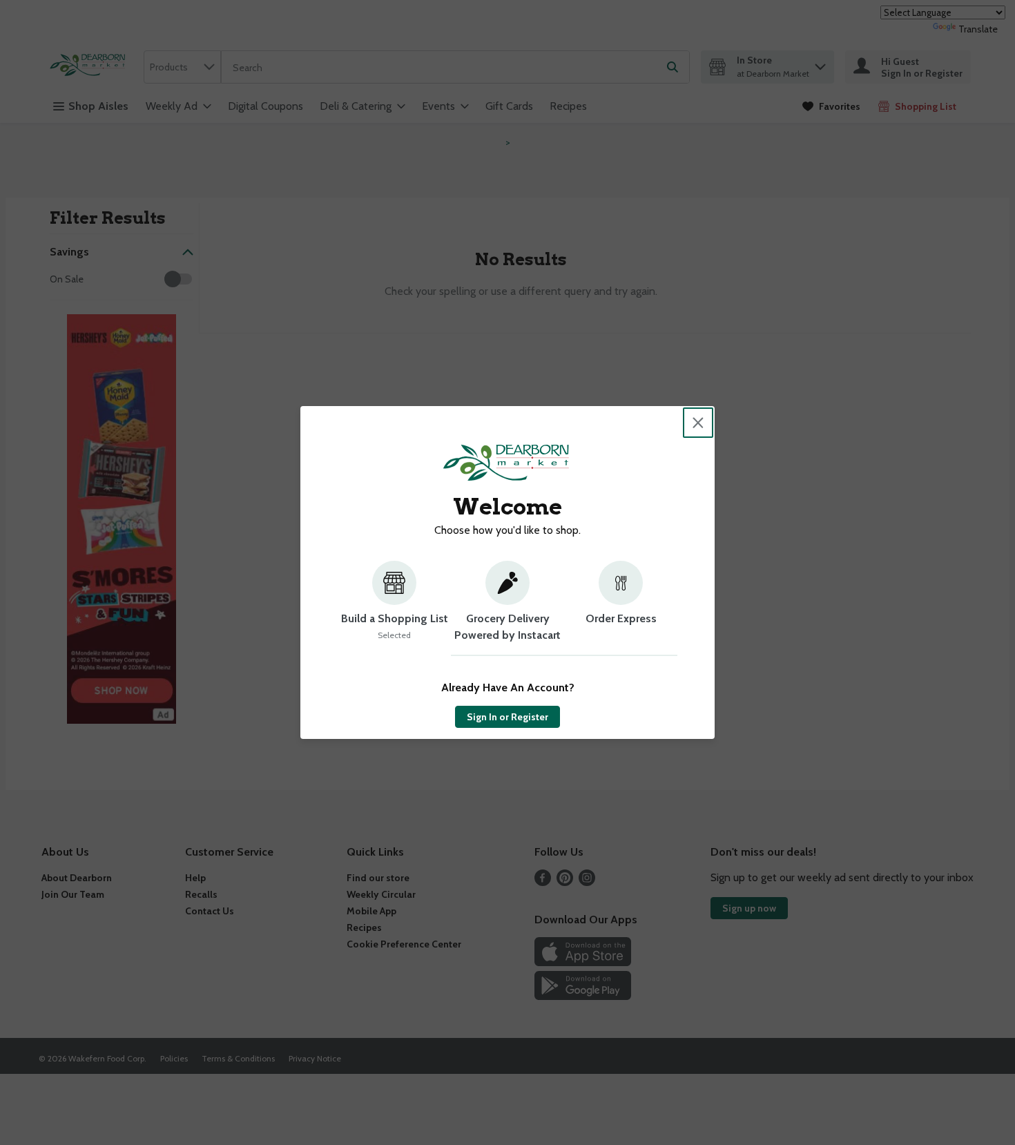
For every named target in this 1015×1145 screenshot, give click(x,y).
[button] (394, 608)
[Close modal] (698, 422)
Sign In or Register (507, 717)
